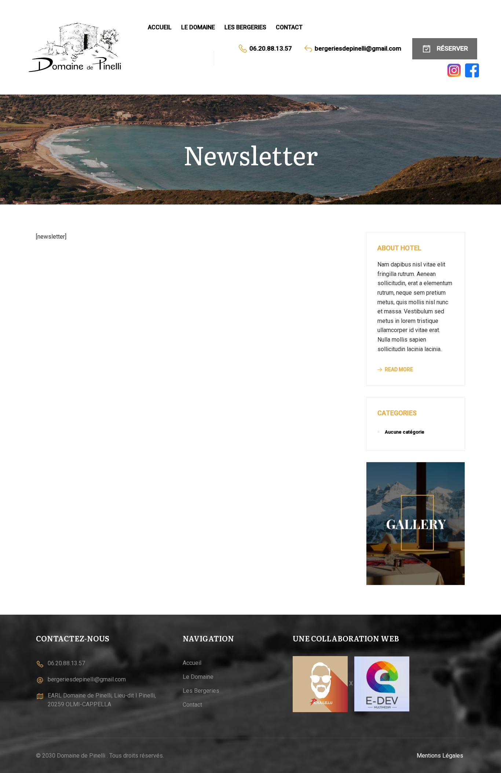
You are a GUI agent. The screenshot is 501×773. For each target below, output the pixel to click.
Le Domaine (198, 27)
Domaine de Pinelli (81, 755)
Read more (399, 369)
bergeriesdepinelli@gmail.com (358, 48)
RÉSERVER (452, 48)
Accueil (160, 27)
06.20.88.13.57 (270, 48)
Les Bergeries (245, 27)
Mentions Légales (440, 755)
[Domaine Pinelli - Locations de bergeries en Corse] (77, 47)
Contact (289, 27)
